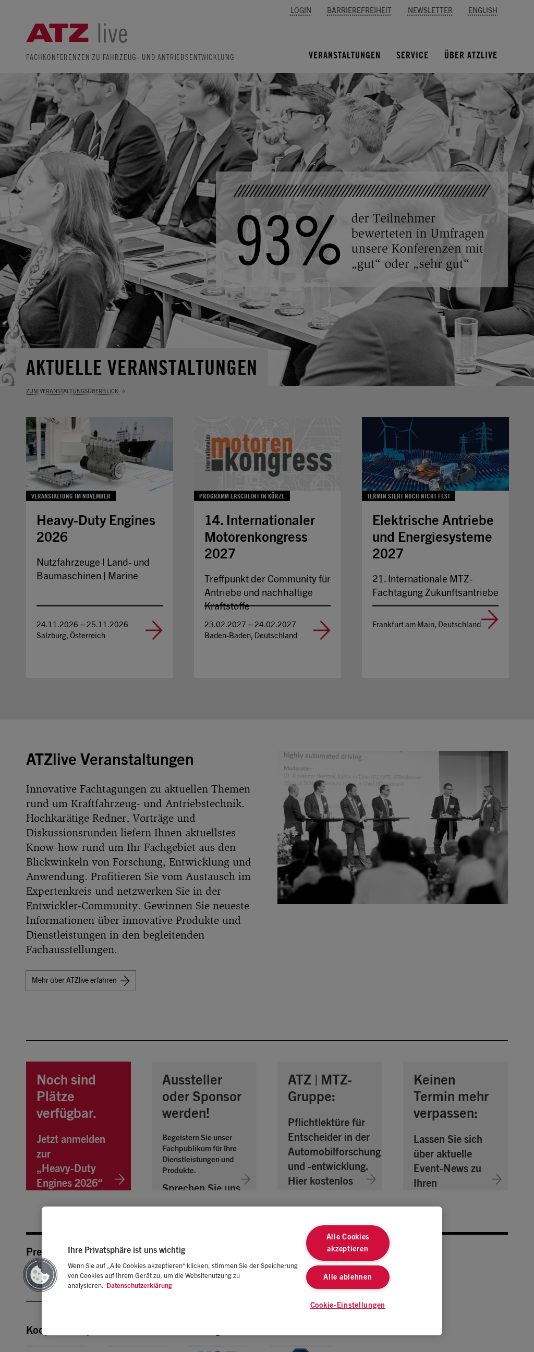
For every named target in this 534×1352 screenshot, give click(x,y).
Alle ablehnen (347, 1277)
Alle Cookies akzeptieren (348, 1243)
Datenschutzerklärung (139, 1286)
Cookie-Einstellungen (347, 1305)
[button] (40, 1275)
